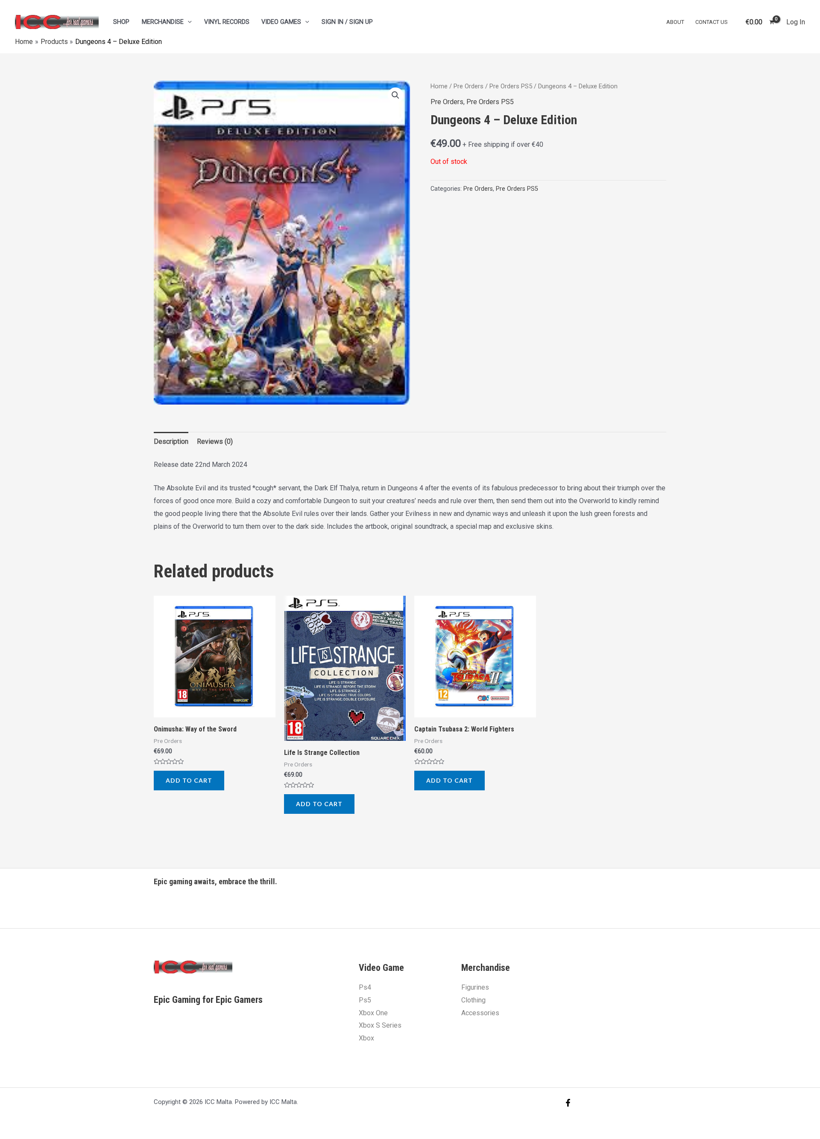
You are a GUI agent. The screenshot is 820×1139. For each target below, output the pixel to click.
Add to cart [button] (189, 780)
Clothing (473, 1000)
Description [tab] (171, 441)
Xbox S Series (380, 1025)
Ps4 (365, 987)
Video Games (281, 22)
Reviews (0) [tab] (215, 441)
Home (439, 86)
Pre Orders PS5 (510, 86)
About (675, 22)
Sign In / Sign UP (347, 22)
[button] (395, 95)
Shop (121, 22)
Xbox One (373, 1013)
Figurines (475, 987)
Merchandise (163, 22)
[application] (188, 22)
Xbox (366, 1038)
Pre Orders (468, 86)
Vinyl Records (226, 22)
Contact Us (711, 22)
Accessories (480, 1013)
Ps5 (365, 1000)
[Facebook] (568, 1103)
